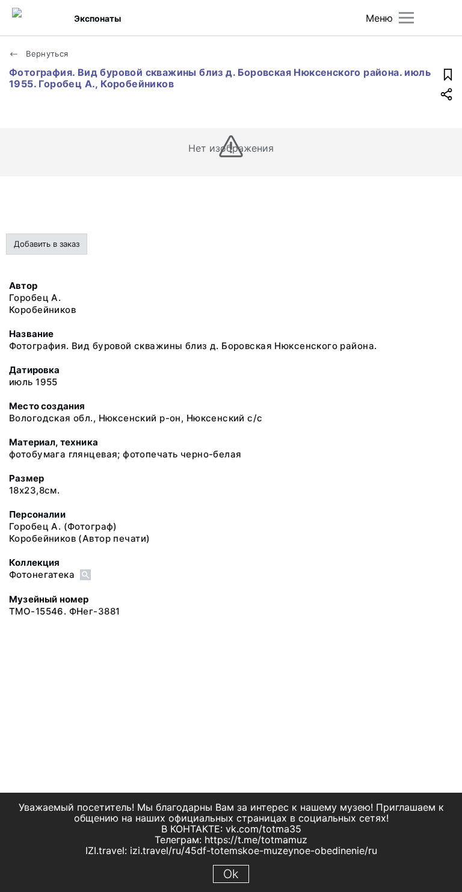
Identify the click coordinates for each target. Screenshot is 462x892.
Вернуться (46, 53)
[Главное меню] (406, 17)
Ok (231, 874)
